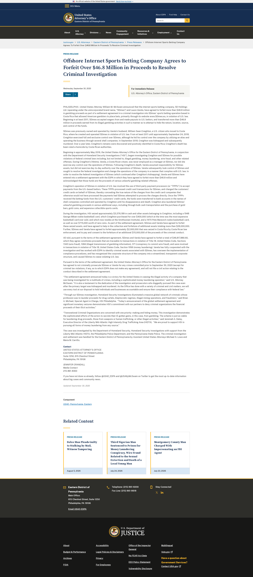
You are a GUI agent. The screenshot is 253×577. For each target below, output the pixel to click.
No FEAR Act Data (138, 555)
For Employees (103, 565)
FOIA (65, 565)
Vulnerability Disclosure (140, 568)
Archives (67, 558)
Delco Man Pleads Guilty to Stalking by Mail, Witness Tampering (82, 446)
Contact (169, 566)
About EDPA (161, 15)
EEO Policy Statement (139, 562)
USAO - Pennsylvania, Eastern (77, 404)
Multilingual (167, 545)
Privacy (99, 558)
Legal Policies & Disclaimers (110, 552)
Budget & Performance (74, 552)
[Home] (84, 23)
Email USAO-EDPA (77, 509)
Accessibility (102, 545)
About (66, 545)
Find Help (173, 15)
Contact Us (185, 15)
